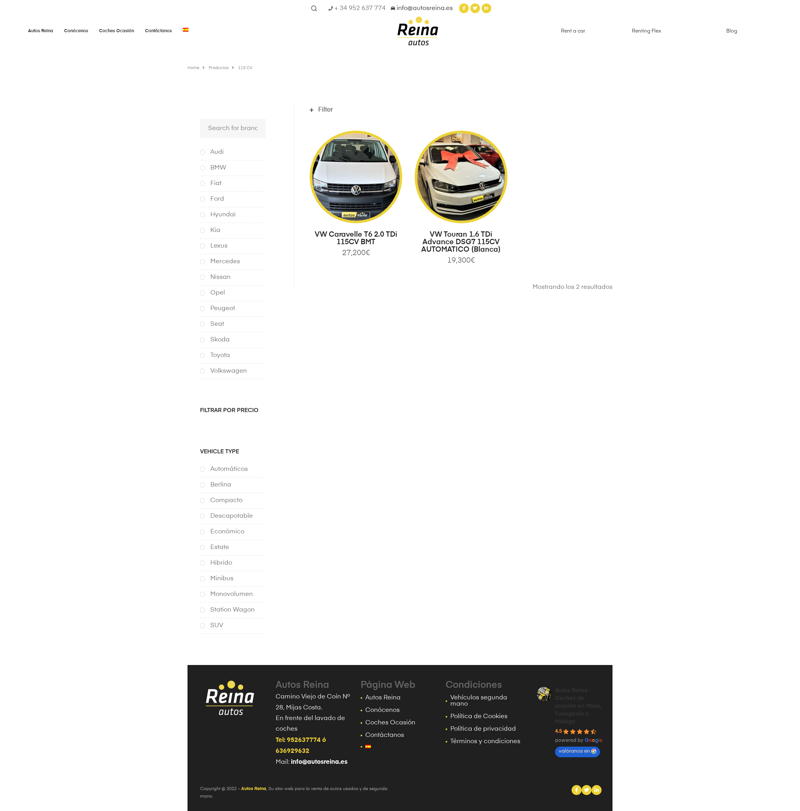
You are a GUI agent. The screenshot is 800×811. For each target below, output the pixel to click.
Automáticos (229, 469)
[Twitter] (475, 8)
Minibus (221, 579)
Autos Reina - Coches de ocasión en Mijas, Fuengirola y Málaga (578, 706)
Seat (217, 324)
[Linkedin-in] (486, 8)
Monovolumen (231, 594)
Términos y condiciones (485, 741)
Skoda (220, 340)
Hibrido (221, 563)
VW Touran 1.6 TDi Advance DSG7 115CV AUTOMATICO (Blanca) (461, 242)
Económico (227, 532)
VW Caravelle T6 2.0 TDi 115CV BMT (356, 238)
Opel (217, 293)
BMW (218, 168)
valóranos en (574, 751)
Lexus (219, 246)
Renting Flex (646, 31)
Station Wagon (232, 610)
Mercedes (225, 262)
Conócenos (76, 31)
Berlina (220, 485)
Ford (217, 199)
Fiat (216, 183)
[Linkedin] (597, 790)
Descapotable (231, 516)
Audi (217, 152)
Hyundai (223, 215)
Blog (731, 31)
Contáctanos (158, 31)
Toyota (220, 355)
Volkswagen (228, 371)
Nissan (220, 277)
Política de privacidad (483, 729)
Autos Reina (40, 31)
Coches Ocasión (116, 31)
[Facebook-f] (464, 8)
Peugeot (222, 308)
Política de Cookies (479, 716)
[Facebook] (577, 790)
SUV (216, 625)
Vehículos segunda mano (478, 701)
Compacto (226, 500)
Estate (219, 547)
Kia (215, 230)
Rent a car (573, 31)
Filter (325, 110)
